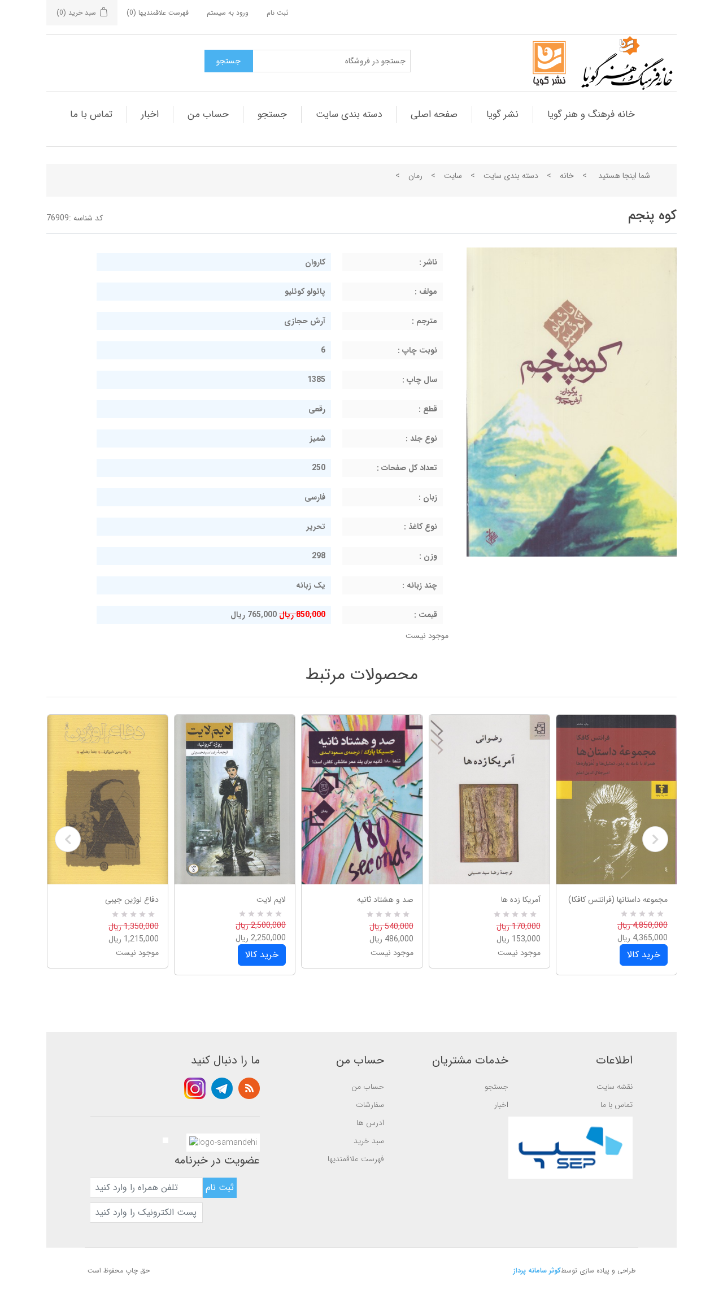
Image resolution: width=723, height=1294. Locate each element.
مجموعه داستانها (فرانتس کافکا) (618, 899)
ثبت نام (278, 12)
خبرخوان (249, 1088)
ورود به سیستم (228, 12)
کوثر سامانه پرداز (537, 1270)
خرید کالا (261, 955)
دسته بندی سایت (349, 114)
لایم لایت (271, 899)
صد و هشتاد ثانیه (385, 899)
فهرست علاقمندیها (356, 1159)
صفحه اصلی (434, 114)
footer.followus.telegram (222, 1088)
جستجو (272, 114)
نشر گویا (502, 114)
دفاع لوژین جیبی (132, 899)
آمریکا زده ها (521, 899)
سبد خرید (369, 1141)
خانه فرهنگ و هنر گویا (591, 114)
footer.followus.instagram (195, 1088)
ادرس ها (370, 1123)
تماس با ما (91, 114)
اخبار (150, 114)
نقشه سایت (614, 1086)
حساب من (208, 114)
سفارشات (370, 1104)
